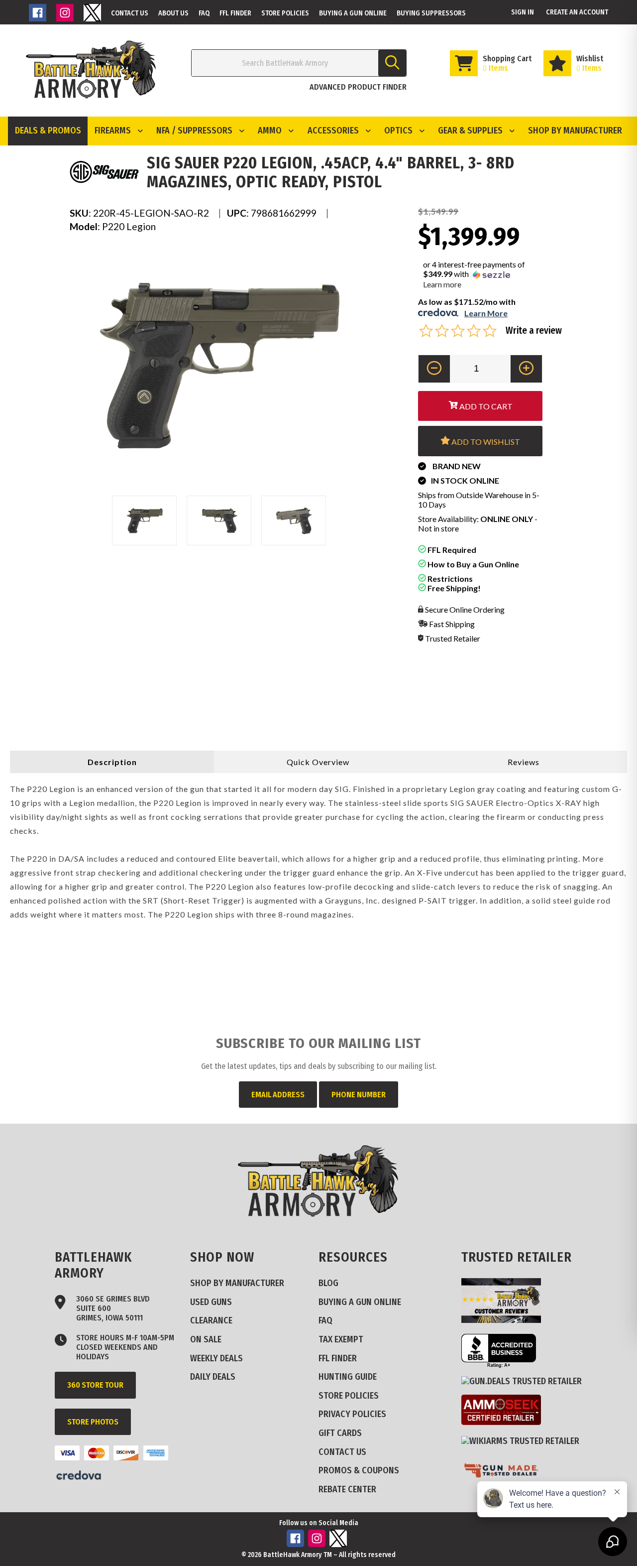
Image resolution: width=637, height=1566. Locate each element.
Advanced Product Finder (358, 87)
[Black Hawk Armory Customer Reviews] (504, 1320)
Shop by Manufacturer (575, 130)
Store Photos (92, 1422)
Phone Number (358, 1094)
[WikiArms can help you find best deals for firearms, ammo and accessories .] (524, 1441)
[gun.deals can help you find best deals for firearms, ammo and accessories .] (525, 1381)
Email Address (278, 1094)
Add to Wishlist (485, 441)
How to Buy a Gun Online (472, 564)
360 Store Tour (95, 1385)
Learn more (442, 284)
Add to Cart (485, 406)
